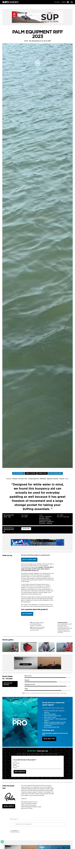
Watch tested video (29, 559)
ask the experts (18, 473)
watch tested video (55, 473)
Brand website (9, 806)
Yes (18, 763)
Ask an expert (27, 613)
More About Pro (49, 738)
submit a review (31, 473)
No (18, 766)
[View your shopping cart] (68, 2)
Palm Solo (38, 594)
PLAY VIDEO (37, 63)
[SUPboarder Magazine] (10, 2)
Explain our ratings (8, 684)
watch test (26, 528)
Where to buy (42, 473)
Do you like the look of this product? (25, 759)
